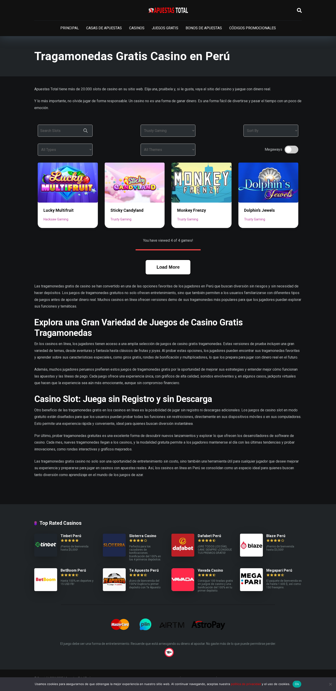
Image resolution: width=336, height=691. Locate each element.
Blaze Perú (275, 536)
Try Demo (67, 182)
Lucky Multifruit (58, 210)
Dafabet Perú (209, 536)
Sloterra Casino (142, 536)
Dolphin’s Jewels (259, 210)
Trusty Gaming (120, 219)
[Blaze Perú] (251, 555)
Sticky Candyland (127, 210)
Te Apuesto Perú (144, 570)
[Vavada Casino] (182, 590)
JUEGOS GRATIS (165, 28)
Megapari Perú (279, 570)
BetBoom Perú (73, 570)
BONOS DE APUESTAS (204, 28)
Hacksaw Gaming (55, 219)
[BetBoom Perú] (45, 590)
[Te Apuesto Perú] (114, 590)
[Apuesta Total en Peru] (168, 10)
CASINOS (136, 28)
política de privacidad (246, 684)
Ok (297, 684)
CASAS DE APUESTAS (104, 28)
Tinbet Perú (71, 536)
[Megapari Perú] (251, 590)
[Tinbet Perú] (45, 555)
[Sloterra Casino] (114, 555)
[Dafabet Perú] (182, 555)
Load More (168, 267)
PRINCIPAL (69, 28)
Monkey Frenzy (191, 210)
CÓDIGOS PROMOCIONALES (252, 28)
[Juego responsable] (168, 652)
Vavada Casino (210, 570)
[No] (330, 684)
